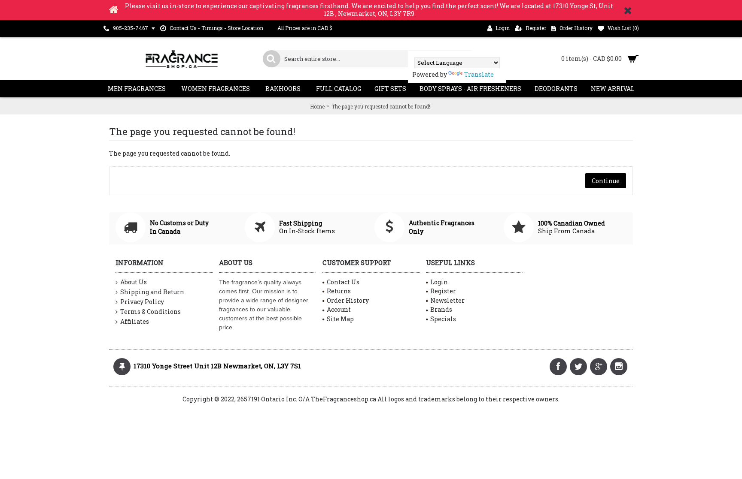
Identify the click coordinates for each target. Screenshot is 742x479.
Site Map (340, 319)
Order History (348, 300)
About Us (133, 282)
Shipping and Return (152, 292)
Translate (479, 74)
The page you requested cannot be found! (380, 106)
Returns (339, 291)
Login (439, 282)
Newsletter (447, 300)
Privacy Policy (142, 302)
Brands (441, 309)
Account (339, 309)
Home (317, 106)
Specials (443, 319)
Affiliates (134, 321)
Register (443, 291)
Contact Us (343, 282)
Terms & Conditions (150, 311)
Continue (606, 181)
